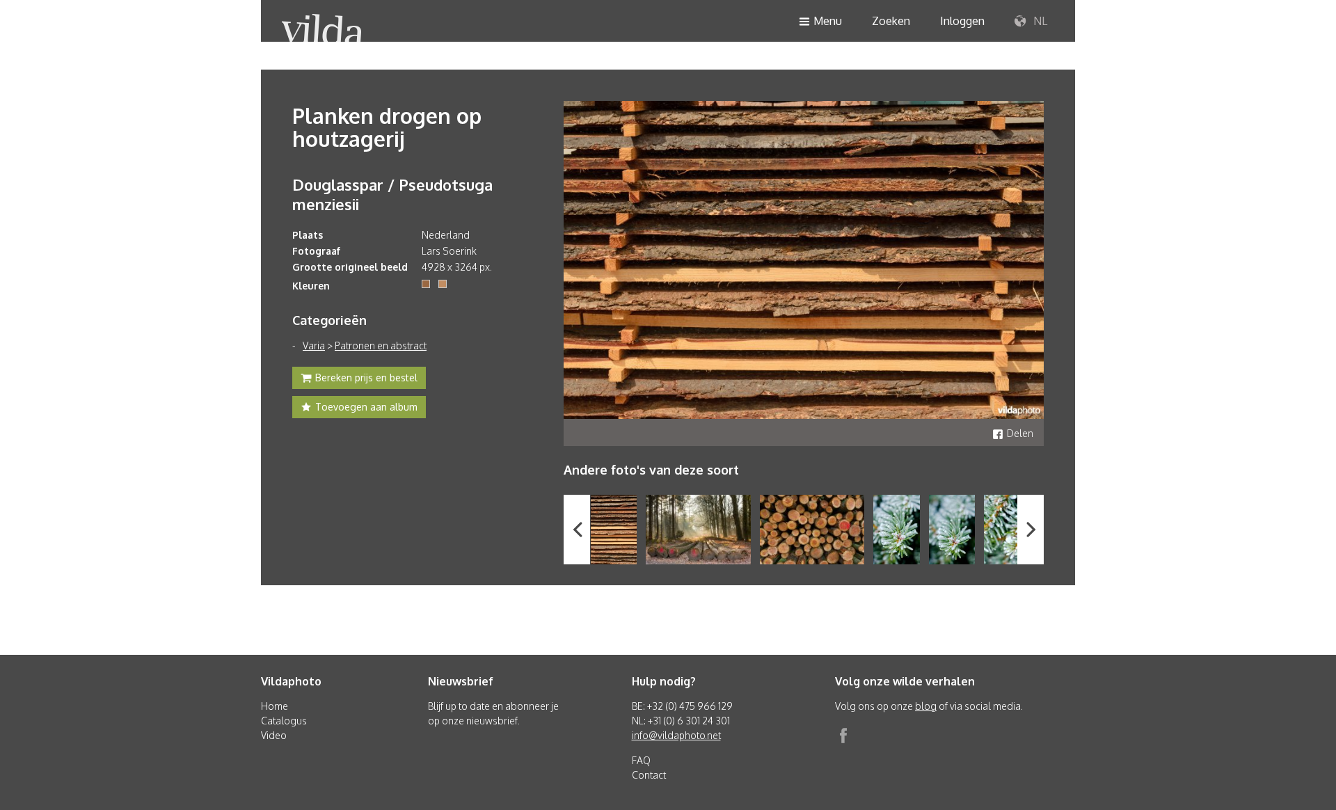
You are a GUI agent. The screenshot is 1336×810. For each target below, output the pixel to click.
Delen (1020, 433)
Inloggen (962, 21)
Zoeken (891, 21)
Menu (827, 21)
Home (274, 706)
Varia (314, 345)
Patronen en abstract (381, 345)
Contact (649, 775)
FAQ (641, 760)
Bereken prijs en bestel (366, 377)
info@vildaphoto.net (676, 735)
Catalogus (284, 720)
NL (1039, 21)
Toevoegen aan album (366, 407)
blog (926, 706)
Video (274, 735)
